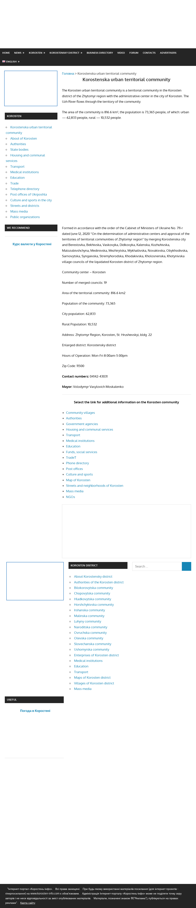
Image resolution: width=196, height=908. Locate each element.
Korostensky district (64, 52)
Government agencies (82, 424)
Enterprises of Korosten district (96, 655)
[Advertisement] (121, 33)
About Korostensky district (93, 576)
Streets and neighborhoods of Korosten (94, 486)
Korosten (35, 52)
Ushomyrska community (91, 649)
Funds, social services (81, 452)
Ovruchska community (90, 633)
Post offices (74, 469)
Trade (14, 183)
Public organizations (25, 217)
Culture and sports (79, 474)
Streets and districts (24, 206)
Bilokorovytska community (93, 588)
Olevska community (88, 638)
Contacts (149, 52)
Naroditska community (90, 627)
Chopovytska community (92, 593)
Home (6, 52)
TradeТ (71, 457)
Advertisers (168, 52)
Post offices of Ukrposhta (28, 194)
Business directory (100, 52)
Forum (133, 52)
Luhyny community (87, 621)
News (17, 52)
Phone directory (77, 463)
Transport (73, 435)
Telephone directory (24, 189)
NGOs (70, 497)
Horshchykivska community (94, 604)
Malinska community (89, 616)
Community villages (80, 413)
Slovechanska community (92, 644)
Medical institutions (80, 441)
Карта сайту (27, 902)
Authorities (74, 418)
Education (73, 446)
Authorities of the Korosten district (99, 582)
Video (121, 52)
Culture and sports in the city (31, 200)
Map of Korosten (78, 480)
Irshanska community (89, 610)
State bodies (19, 149)
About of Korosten (23, 138)
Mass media (74, 491)
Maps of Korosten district (92, 677)
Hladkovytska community (92, 599)
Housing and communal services (89, 429)
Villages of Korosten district (94, 683)
